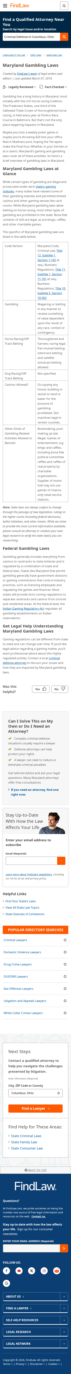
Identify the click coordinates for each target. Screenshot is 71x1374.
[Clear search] (58, 1093)
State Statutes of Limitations (24, 914)
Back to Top (37, 1170)
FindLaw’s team (27, 74)
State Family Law (24, 1142)
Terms (6, 1364)
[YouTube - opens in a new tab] (19, 1270)
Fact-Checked (54, 87)
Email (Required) (16, 853)
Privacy (20, 1364)
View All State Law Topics (22, 908)
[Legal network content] (64, 1344)
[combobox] (35, 1093)
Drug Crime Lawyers (18, 964)
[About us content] (64, 1296)
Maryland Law (54, 55)
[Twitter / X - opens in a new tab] (31, 1270)
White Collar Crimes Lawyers (23, 1013)
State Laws (35, 55)
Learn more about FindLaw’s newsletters (29, 874)
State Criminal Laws (26, 1136)
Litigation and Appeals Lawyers (25, 1001)
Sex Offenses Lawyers (18, 989)
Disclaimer (36, 1364)
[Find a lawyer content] (64, 1308)
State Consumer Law (27, 1148)
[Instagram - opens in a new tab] (44, 1270)
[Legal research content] (64, 1332)
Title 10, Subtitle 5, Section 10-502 (52, 293)
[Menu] (5, 5)
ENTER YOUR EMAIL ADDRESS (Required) (28, 1241)
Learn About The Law (14, 55)
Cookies (53, 1364)
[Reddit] (56, 1270)
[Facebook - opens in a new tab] (6, 1270)
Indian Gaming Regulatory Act (23, 609)
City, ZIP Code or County (25, 1086)
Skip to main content (35, 4)
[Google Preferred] (6, 1283)
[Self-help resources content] (64, 1320)
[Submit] (61, 861)
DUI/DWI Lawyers (16, 976)
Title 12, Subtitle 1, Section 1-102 (50, 255)
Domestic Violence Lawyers (22, 952)
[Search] (64, 6)
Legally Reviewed (21, 87)
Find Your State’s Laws (20, 901)
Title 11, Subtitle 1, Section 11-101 (52, 274)
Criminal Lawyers (15, 940)
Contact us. (38, 1216)
